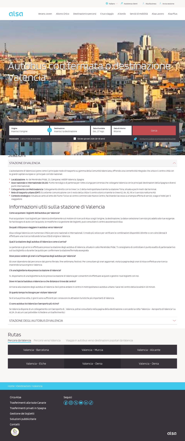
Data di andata (99, 128)
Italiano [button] (112, 3)
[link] (49, 130)
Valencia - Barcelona (36, 350)
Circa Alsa (15, 397)
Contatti (15, 424)
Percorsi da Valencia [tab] (19, 340)
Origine (14, 128)
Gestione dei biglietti (22, 413)
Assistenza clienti (130, 3)
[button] (27, 139)
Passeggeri (14, 139)
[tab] (92, 163)
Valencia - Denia (92, 363)
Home (11, 386)
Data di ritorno (120, 128)
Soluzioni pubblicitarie (23, 419)
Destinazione (59, 128)
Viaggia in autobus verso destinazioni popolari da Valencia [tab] (99, 340)
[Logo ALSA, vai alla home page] (16, 14)
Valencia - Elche (36, 363)
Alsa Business (151, 3)
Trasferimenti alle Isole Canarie (28, 402)
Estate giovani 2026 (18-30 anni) (91, 139)
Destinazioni (24, 386)
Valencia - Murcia (92, 350)
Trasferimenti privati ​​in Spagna (28, 408)
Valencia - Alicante (148, 350)
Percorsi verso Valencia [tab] (47, 340)
